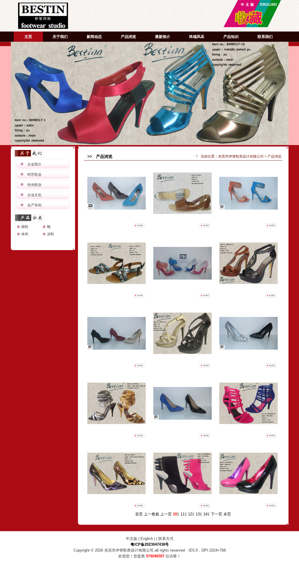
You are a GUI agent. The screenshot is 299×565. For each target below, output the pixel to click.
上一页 (166, 514)
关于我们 (60, 36)
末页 (227, 514)
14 (205, 514)
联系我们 (265, 36)
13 (198, 514)
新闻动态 (94, 36)
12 (190, 514)
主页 (28, 36)
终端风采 (196, 36)
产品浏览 (128, 36)
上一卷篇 (151, 514)
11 (182, 514)
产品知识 (231, 36)
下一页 (216, 514)
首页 (139, 514)
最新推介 (162, 36)
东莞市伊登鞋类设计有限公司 (241, 156)
